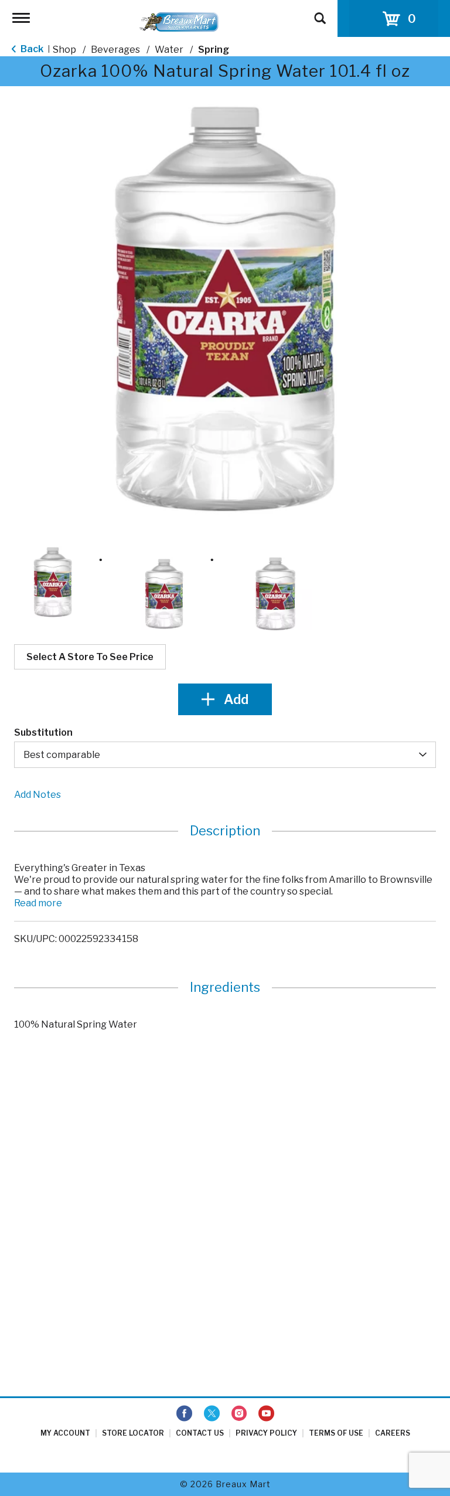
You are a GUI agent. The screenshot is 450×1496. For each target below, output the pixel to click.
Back (31, 49)
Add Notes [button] (37, 794)
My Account (65, 1433)
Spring (213, 49)
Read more (38, 903)
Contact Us (200, 1433)
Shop (64, 49)
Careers (392, 1433)
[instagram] (239, 1414)
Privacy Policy (266, 1433)
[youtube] (266, 1414)
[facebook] (184, 1414)
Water (169, 49)
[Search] (320, 13)
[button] (52, 582)
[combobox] (225, 754)
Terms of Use (336, 1433)
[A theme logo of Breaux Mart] (179, 21)
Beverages (115, 49)
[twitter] (212, 1414)
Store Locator (133, 1433)
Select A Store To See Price (90, 656)
